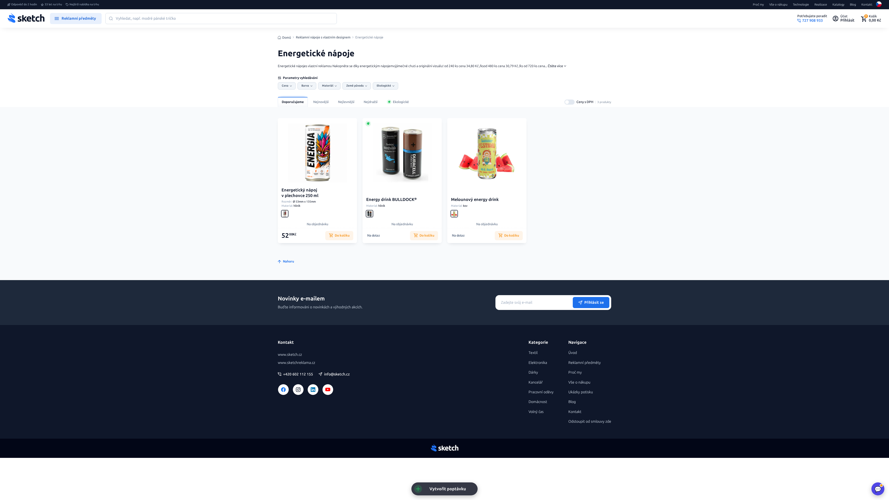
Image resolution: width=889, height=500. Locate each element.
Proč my (758, 4)
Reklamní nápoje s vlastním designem (323, 37)
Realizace (820, 4)
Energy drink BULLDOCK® (391, 199)
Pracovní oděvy (541, 392)
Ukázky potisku (580, 392)
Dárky (533, 372)
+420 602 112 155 (298, 374)
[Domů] (25, 18)
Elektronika (538, 362)
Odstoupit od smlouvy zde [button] (589, 421)
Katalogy (838, 4)
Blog (853, 4)
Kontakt (866, 4)
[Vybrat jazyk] (879, 4)
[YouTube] (327, 389)
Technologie (801, 4)
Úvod (572, 352)
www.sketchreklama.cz (296, 362)
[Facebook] (283, 389)
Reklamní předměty (584, 362)
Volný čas (536, 411)
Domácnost (538, 402)
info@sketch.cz (337, 374)
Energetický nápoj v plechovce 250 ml (300, 193)
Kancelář (536, 382)
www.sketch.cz (290, 354)
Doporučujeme (293, 102)
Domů (286, 38)
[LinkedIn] (313, 389)
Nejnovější (321, 102)
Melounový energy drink (475, 199)
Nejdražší (371, 102)
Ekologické (401, 102)
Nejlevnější (346, 102)
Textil (533, 352)
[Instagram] (298, 389)
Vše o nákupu (778, 4)
